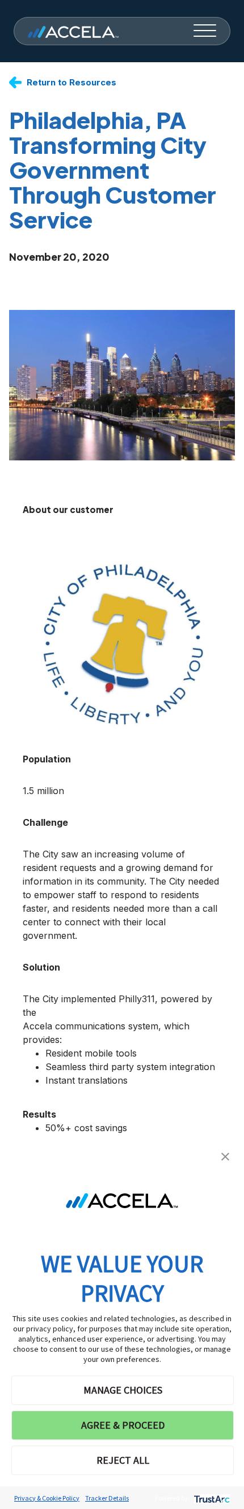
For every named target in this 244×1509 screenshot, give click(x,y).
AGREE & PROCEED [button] (123, 1425)
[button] (225, 1155)
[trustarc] (211, 1498)
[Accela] (73, 31)
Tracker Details (107, 1498)
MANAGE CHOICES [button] (122, 1389)
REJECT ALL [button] (122, 1460)
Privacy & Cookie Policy (46, 1498)
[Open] (204, 31)
